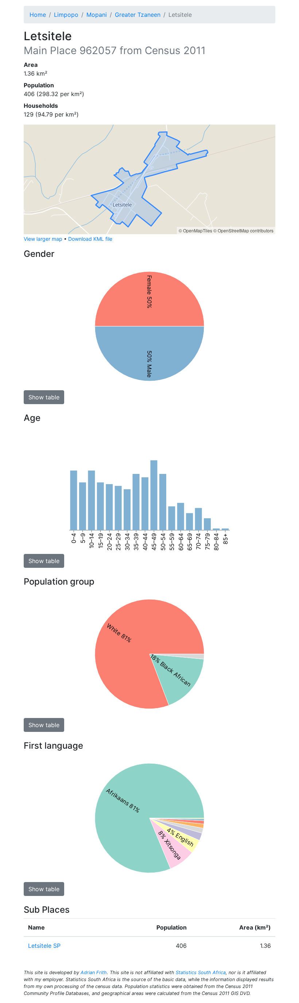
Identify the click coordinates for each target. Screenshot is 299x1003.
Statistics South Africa (201, 972)
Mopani (96, 14)
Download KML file (90, 239)
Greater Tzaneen (137, 14)
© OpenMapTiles (195, 230)
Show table (43, 397)
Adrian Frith (94, 972)
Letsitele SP (44, 945)
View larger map (43, 239)
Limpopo (66, 14)
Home (38, 14)
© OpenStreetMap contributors (243, 230)
